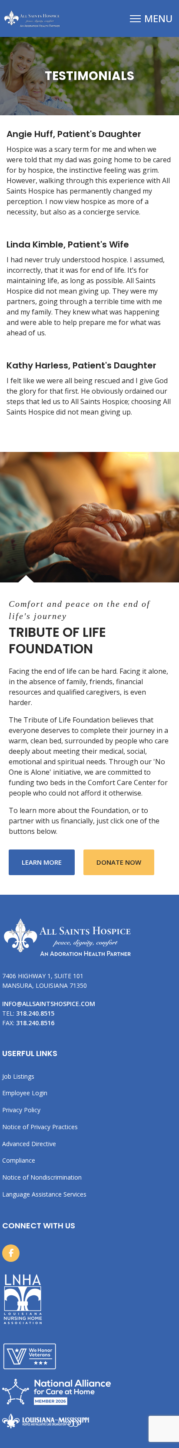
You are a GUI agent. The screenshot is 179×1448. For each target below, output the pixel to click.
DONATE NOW (118, 862)
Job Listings (18, 1076)
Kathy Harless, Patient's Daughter (81, 365)
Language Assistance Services (44, 1194)
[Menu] (151, 18)
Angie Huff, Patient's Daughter (74, 134)
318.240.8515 (35, 1013)
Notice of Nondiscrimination (42, 1177)
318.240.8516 (35, 1023)
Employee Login (24, 1093)
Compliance (18, 1160)
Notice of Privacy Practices (40, 1127)
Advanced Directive (29, 1144)
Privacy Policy (21, 1110)
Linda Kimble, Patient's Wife (68, 244)
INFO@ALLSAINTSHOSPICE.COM (48, 1004)
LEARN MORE (48, 861)
